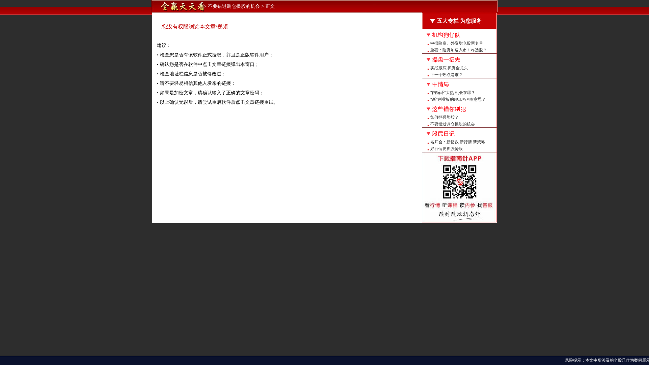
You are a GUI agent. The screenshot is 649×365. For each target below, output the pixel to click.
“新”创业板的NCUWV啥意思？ (458, 99)
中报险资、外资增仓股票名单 (456, 43)
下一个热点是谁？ (446, 74)
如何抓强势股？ (444, 117)
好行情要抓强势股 (446, 148)
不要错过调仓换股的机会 (452, 124)
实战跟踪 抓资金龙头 (449, 68)
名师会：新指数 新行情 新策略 (457, 142)
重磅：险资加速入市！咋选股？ (458, 50)
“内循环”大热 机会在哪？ (452, 92)
